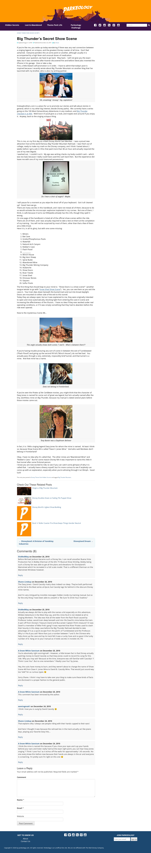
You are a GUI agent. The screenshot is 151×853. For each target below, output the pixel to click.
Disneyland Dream (83, 541)
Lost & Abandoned (33, 25)
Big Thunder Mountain (64, 477)
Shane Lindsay (24, 582)
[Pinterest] (114, 25)
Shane (57, 43)
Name (20, 800)
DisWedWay (23, 556)
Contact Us (25, 841)
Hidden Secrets (12, 25)
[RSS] (109, 25)
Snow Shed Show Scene (50, 289)
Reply (20, 575)
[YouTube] (118, 25)
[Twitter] (100, 25)
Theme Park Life (54, 25)
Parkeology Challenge (76, 26)
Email (19, 808)
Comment (21, 777)
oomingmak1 (24, 706)
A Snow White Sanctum (29, 650)
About (25, 838)
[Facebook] (95, 25)
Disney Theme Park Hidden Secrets (28, 33)
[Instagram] (105, 25)
